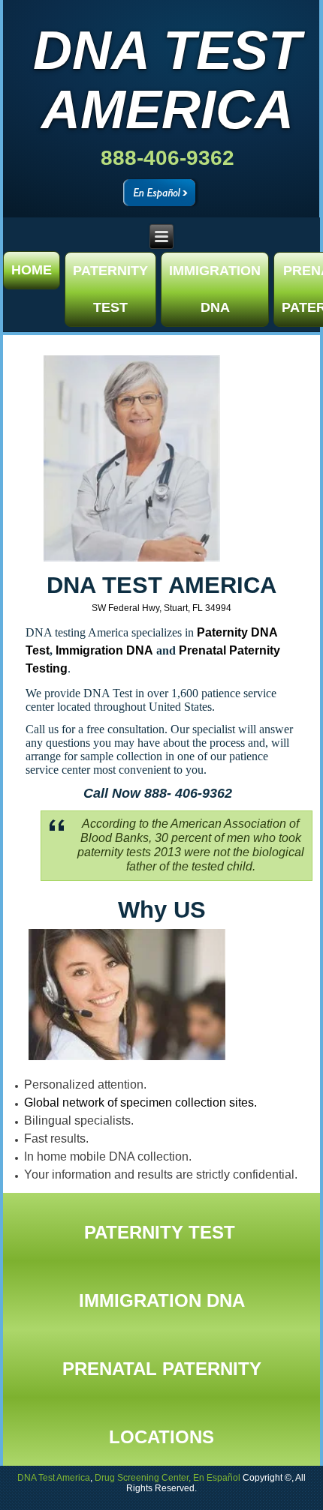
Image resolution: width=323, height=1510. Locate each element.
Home (31, 269)
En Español (216, 1478)
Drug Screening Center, (143, 1478)
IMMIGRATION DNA (215, 289)
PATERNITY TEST (110, 289)
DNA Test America (167, 79)
